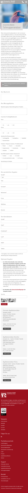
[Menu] (26, 2)
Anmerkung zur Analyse (6, 161)
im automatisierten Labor (8, 158)
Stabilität (24, 138)
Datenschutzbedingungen (18, 289)
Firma (2, 198)
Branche (3, 210)
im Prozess (20, 158)
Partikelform (15, 138)
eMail (2, 242)
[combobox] (14, 177)
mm (13, 125)
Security (3, 294)
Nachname (4, 192)
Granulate (17, 145)
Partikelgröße (5, 138)
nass (10, 155)
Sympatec (4, 419)
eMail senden (7, 328)
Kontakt (3, 474)
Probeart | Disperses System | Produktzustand (12, 143)
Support (3, 462)
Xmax (2, 127)
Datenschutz (8, 488)
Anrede (3, 174)
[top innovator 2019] (3, 415)
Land (2, 236)
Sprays (23, 148)
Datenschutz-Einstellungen (16, 488)
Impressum (3, 488)
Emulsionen (15, 148)
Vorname (3, 186)
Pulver (4, 145)
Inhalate (4, 150)
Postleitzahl (4, 231)
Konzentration (5, 140)
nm (3, 125)
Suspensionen (5, 148)
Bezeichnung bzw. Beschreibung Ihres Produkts (12, 106)
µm (8, 125)
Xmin (2, 119)
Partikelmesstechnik (7, 441)
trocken (4, 155)
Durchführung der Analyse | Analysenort (10, 153)
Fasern (10, 145)
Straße (3, 219)
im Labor (17, 155)
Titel (2, 180)
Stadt (2, 225)
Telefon (2, 248)
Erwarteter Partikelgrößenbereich (9, 116)
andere (11, 150)
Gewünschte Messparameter (8, 136)
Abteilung (3, 204)
